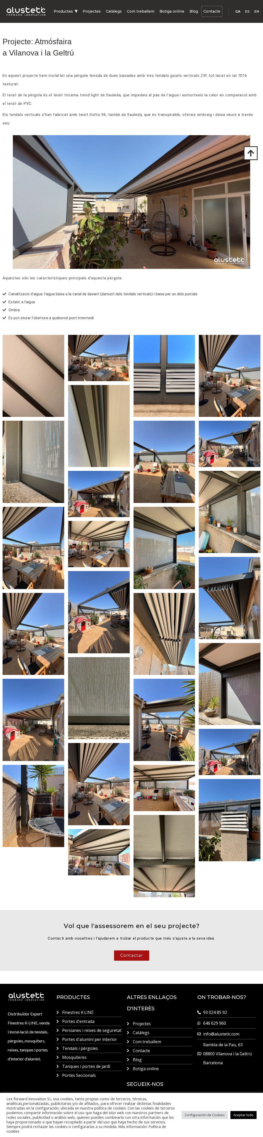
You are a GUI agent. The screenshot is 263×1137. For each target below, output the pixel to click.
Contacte (211, 11)
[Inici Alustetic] (26, 11)
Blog (194, 11)
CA (237, 11)
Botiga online (171, 11)
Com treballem (140, 11)
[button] (65, 11)
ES (247, 11)
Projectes (92, 11)
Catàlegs (114, 11)
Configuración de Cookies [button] (205, 1115)
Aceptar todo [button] (243, 1115)
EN (256, 11)
